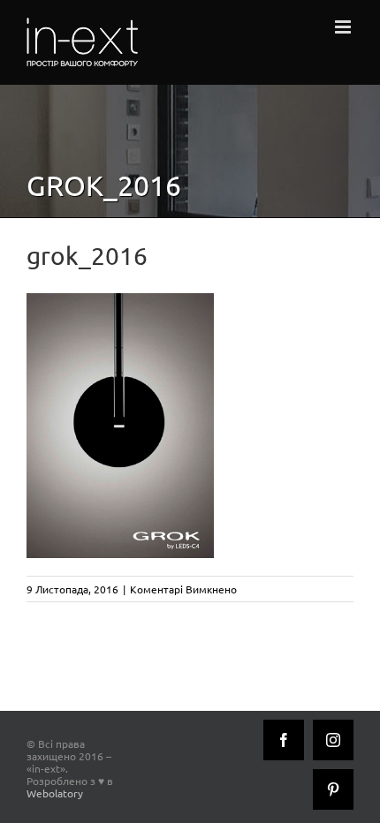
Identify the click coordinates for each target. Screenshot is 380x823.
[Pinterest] (333, 789)
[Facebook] (283, 740)
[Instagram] (333, 740)
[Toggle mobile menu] (344, 27)
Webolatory (55, 793)
